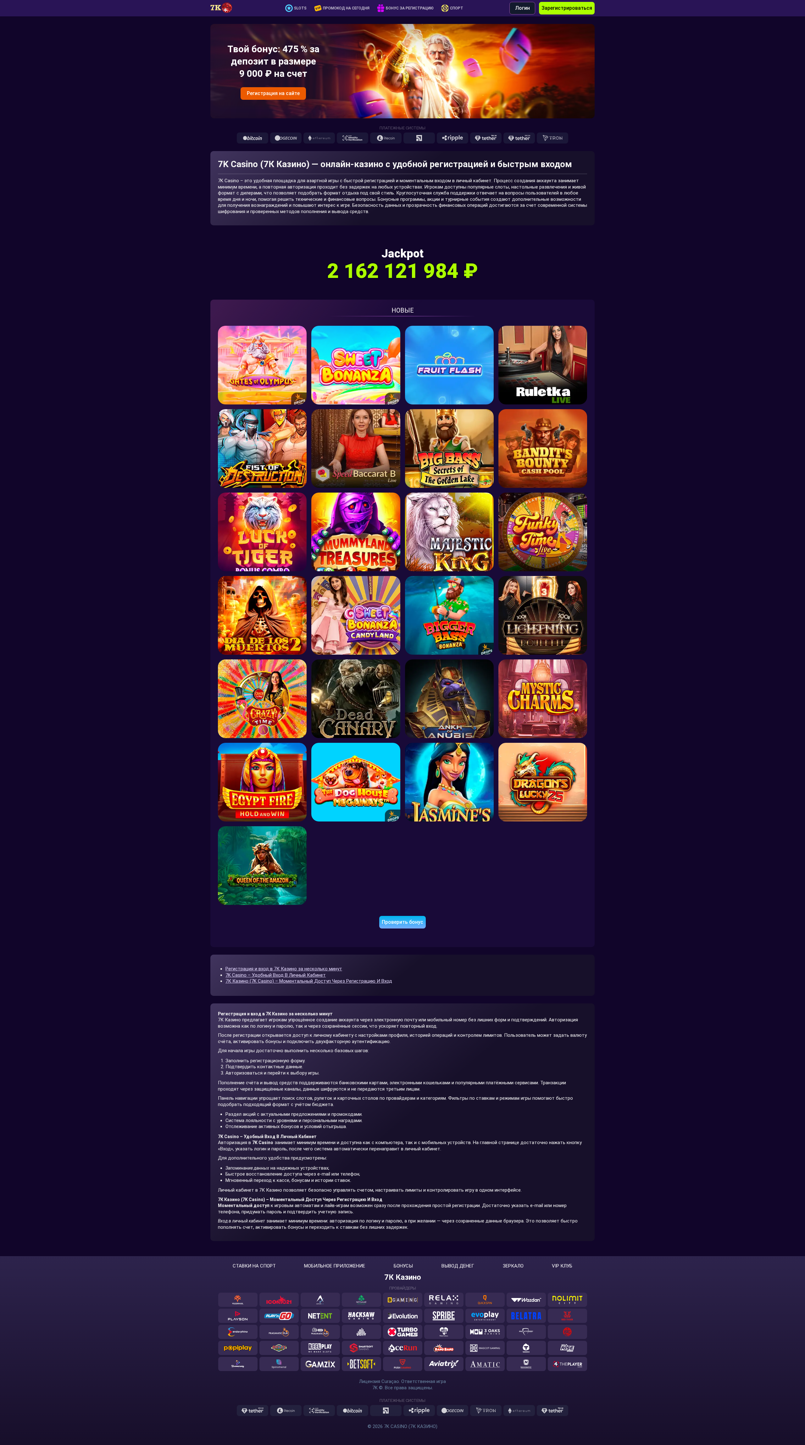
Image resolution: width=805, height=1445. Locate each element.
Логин (522, 8)
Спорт (456, 8)
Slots (300, 8)
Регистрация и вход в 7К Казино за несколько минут (283, 969)
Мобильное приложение (334, 1266)
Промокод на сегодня (346, 8)
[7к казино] (224, 8)
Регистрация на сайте (273, 93)
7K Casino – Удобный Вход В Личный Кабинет (275, 975)
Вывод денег (457, 1266)
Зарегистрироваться (566, 8)
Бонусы (403, 1266)
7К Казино (402, 1277)
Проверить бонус (402, 922)
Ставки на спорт (254, 1266)
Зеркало (513, 1266)
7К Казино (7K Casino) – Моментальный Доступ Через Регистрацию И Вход (308, 981)
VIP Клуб (562, 1266)
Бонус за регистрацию (410, 8)
